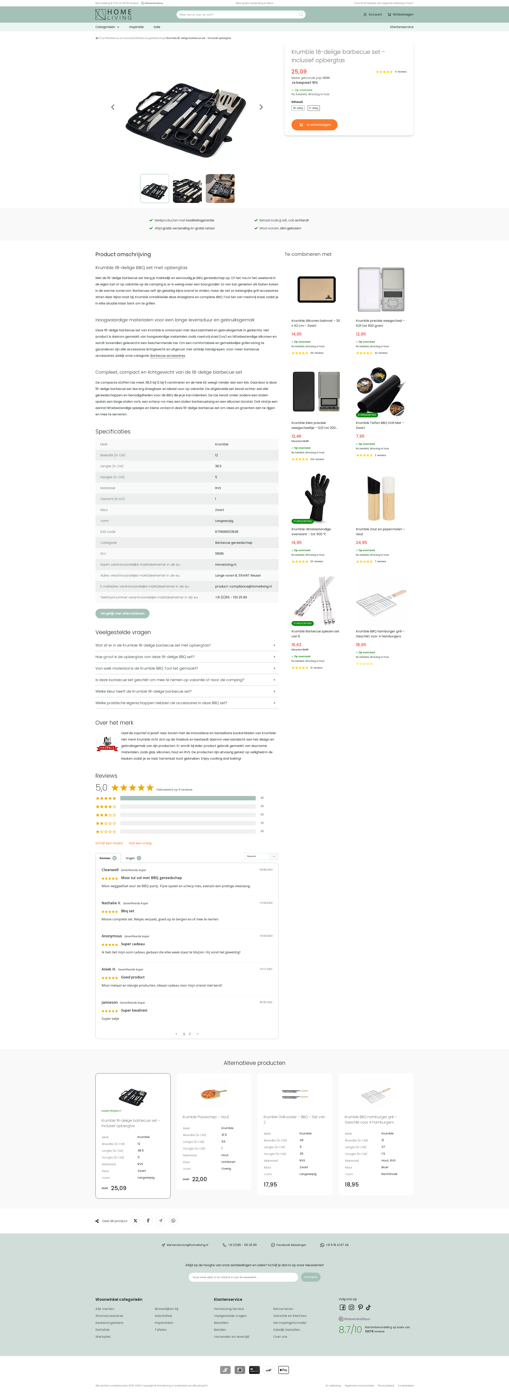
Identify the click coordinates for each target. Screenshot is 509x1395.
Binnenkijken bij (166, 1309)
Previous (113, 107)
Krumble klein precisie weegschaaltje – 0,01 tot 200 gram (317, 414)
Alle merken (104, 1309)
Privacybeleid (386, 1385)
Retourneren (283, 1309)
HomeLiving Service (229, 1309)
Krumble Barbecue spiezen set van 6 (317, 623)
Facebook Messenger (291, 1245)
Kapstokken (164, 1322)
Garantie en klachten (290, 1316)
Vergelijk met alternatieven (122, 613)
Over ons (280, 1336)
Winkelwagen (403, 14)
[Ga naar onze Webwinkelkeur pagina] (151, 3)
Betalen (220, 1329)
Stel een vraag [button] (140, 843)
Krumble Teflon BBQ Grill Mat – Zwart (381, 414)
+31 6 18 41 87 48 (337, 1245)
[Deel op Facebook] (148, 1220)
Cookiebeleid (406, 1385)
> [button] (197, 1034)
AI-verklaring (333, 1385)
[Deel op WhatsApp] (173, 1220)
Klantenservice (402, 27)
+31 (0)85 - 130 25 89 (242, 1245)
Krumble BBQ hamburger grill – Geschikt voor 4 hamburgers (381, 623)
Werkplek (103, 1336)
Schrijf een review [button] (109, 843)
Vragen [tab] (130, 858)
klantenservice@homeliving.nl (187, 1245)
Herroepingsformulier (290, 1322)
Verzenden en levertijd (231, 1336)
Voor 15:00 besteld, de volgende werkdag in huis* (384, 3)
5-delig (313, 108)
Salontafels (163, 1316)
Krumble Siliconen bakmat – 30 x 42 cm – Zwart (317, 310)
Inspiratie (136, 27)
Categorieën (105, 27)
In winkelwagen (318, 124)
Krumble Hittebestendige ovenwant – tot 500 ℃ (317, 518)
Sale (157, 27)
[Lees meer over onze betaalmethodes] (225, 1370)
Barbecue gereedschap (150, 38)
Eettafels (102, 1329)
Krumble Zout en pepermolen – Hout (381, 518)
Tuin (102, 38)
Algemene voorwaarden (359, 1385)
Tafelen (161, 1329)
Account (375, 14)
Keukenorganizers (109, 1322)
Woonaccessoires (109, 1316)
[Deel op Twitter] (135, 1220)
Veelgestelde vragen (230, 1316)
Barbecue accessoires (120, 38)
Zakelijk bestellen (286, 1329)
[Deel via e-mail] (161, 1220)
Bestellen (221, 1322)
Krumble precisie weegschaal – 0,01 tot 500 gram (381, 310)
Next (261, 107)
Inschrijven (311, 1277)
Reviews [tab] (105, 858)
